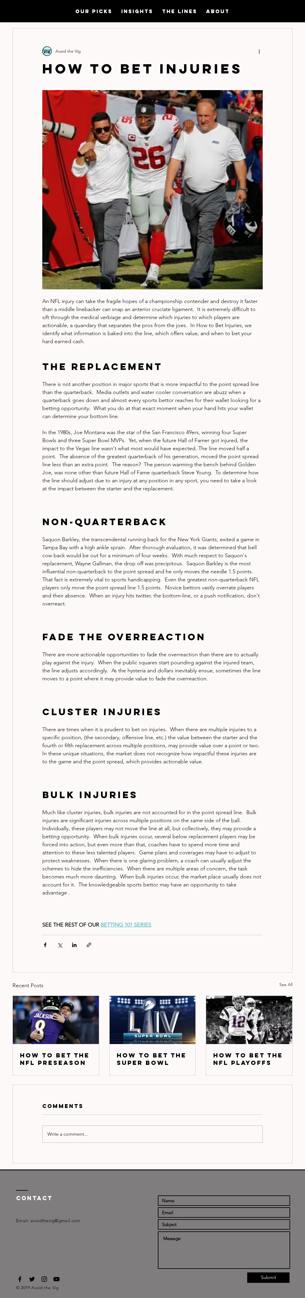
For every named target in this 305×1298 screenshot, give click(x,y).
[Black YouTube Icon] (56, 1279)
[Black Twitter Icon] (32, 1279)
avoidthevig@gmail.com (55, 1220)
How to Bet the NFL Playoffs (248, 1058)
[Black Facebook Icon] (20, 1279)
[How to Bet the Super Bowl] (153, 1020)
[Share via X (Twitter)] (60, 945)
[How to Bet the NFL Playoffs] (249, 1020)
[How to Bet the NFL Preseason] (56, 1020)
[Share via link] (89, 945)
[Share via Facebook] (45, 945)
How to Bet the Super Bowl (151, 1058)
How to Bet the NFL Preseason (55, 1058)
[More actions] (259, 51)
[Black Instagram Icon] (44, 1279)
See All (285, 984)
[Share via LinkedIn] (74, 945)
